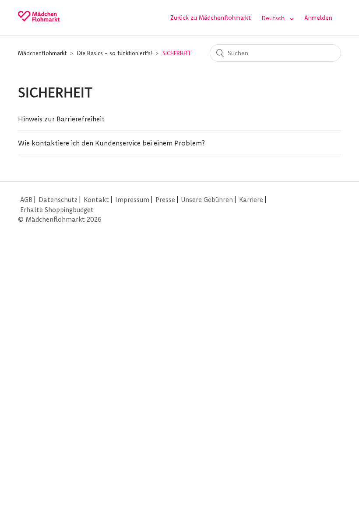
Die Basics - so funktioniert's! (114, 53)
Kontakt (96, 199)
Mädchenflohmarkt (42, 53)
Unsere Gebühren (207, 199)
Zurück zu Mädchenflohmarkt (210, 17)
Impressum (132, 199)
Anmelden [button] (318, 17)
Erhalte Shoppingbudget (57, 209)
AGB (26, 199)
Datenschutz (58, 199)
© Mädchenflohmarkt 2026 (60, 219)
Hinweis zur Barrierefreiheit (61, 118)
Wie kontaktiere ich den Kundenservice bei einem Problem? (111, 142)
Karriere (251, 199)
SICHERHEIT (176, 53)
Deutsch (273, 18)
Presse (165, 199)
